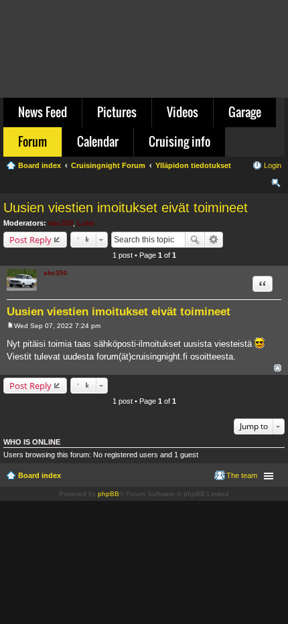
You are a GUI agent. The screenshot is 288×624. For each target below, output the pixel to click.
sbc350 (60, 223)
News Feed (42, 112)
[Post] (10, 325)
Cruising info (179, 141)
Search (195, 240)
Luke (85, 223)
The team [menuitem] (241, 475)
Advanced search (214, 240)
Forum (32, 141)
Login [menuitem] (272, 165)
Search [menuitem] (276, 184)
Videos (182, 112)
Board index (39, 475)
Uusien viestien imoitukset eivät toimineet (125, 207)
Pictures (117, 112)
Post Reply (30, 240)
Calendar (98, 141)
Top (277, 368)
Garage (244, 112)
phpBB (108, 493)
